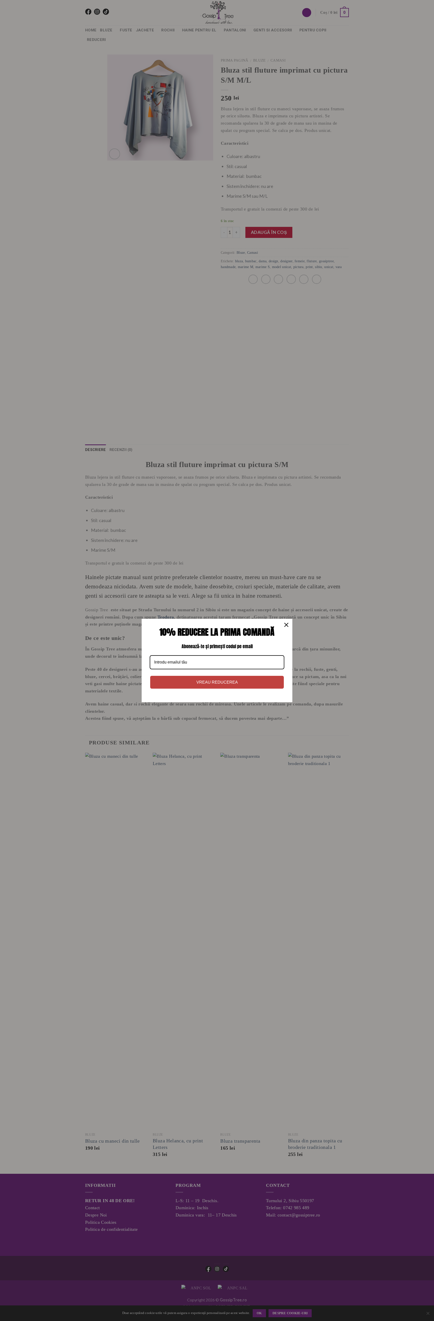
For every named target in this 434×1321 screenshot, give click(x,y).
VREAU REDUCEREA (217, 682)
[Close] (286, 625)
